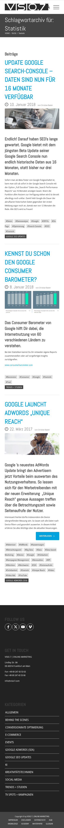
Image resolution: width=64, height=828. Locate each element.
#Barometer (11, 377)
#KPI (48, 560)
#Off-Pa (45, 221)
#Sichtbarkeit (11, 570)
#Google (35, 221)
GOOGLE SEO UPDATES (15, 236)
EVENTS (9, 742)
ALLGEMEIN (11, 712)
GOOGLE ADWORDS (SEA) (16, 580)
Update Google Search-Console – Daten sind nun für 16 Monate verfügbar (30, 80)
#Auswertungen (37, 544)
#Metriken (10, 565)
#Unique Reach (38, 570)
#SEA (34, 565)
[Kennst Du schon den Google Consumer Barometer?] (32, 302)
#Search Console (34, 226)
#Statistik (10, 231)
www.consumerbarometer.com (19, 365)
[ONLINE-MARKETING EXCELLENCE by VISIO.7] (26, 7)
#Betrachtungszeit (13, 549)
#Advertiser (11, 544)
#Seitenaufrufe (46, 565)
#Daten (9, 221)
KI (6, 765)
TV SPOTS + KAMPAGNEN (19, 794)
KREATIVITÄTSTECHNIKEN (19, 772)
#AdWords (23, 544)
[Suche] (46, 7)
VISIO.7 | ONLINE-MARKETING (38, 816)
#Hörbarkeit (43, 554)
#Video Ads (10, 575)
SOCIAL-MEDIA (13, 779)
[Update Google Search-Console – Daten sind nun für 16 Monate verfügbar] (32, 118)
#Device (20, 554)
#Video (51, 570)
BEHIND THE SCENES (17, 720)
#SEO (47, 226)
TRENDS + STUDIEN (14, 387)
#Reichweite (23, 565)
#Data (39, 549)
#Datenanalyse (22, 221)
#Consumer (24, 377)
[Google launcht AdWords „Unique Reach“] (32, 444)
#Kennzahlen (37, 560)
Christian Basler (47, 105)
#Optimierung (18, 226)
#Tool (8, 382)
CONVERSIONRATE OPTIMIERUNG (24, 727)
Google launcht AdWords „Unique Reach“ (27, 413)
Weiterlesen (45, 535)
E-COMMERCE (13, 735)
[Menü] (54, 7)
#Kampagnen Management (17, 560)
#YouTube (23, 575)
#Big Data (29, 549)
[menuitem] (46, 7)
